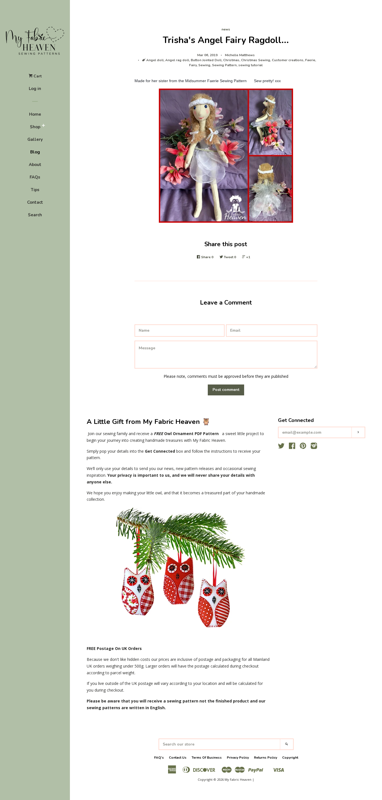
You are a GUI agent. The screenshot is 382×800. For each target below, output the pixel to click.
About (35, 164)
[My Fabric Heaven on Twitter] (281, 447)
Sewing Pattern (224, 65)
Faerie (310, 60)
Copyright (290, 757)
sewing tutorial (250, 65)
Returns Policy (265, 757)
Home (35, 114)
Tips (35, 190)
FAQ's (159, 757)
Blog (35, 152)
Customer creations (287, 60)
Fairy (193, 65)
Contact (35, 202)
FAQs (35, 177)
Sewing (204, 65)
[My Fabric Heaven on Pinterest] (303, 447)
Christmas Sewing (255, 60)
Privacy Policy (238, 757)
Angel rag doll (177, 60)
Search (35, 215)
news (225, 29)
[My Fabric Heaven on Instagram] (313, 447)
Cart (37, 76)
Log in (35, 88)
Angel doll (155, 60)
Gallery (35, 139)
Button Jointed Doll (206, 60)
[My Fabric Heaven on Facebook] (292, 447)
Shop (35, 127)
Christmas (231, 60)
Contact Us (178, 757)
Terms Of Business (207, 757)
